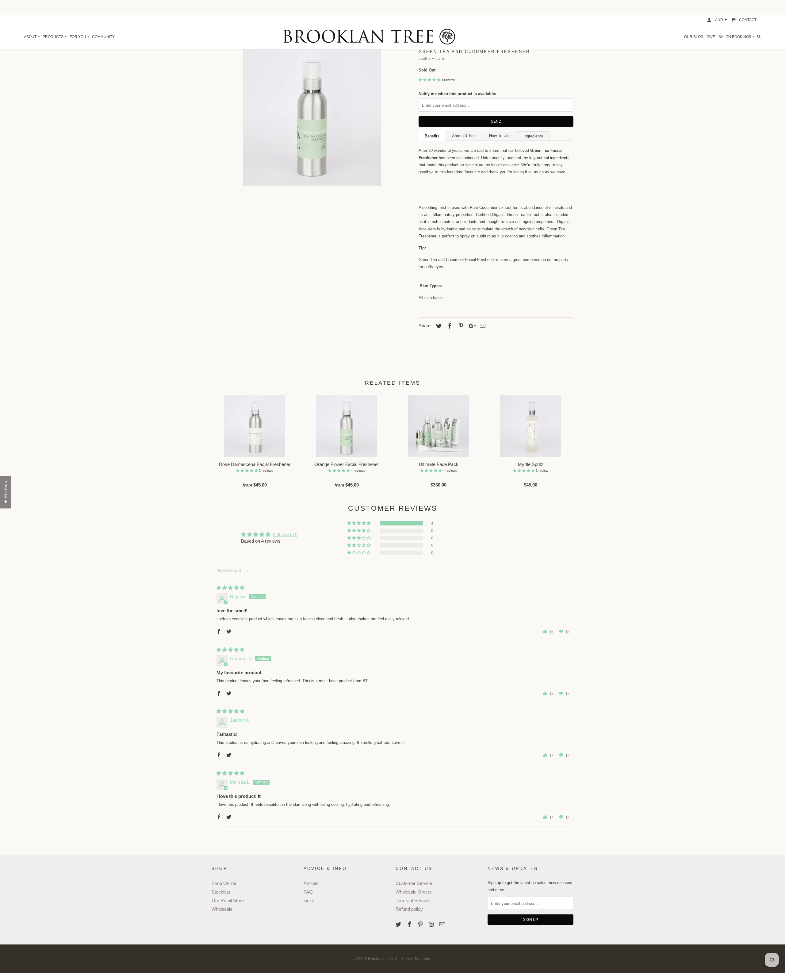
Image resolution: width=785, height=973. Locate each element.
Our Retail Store (228, 900)
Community (103, 37)
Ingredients (533, 136)
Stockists (221, 891)
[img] (230, 587)
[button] (430, 80)
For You (79, 37)
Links (309, 900)
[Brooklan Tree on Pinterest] (421, 924)
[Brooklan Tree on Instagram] (431, 924)
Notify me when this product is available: (457, 93)
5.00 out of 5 (285, 534)
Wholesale (222, 909)
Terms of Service (413, 900)
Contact (747, 20)
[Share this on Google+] (471, 326)
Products (54, 37)
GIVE (710, 37)
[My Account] (709, 20)
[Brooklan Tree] (392, 36)
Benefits (432, 136)
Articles (311, 883)
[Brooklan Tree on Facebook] (410, 924)
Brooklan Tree (380, 958)
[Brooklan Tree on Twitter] (399, 924)
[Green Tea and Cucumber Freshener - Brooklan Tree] (312, 117)
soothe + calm (431, 58)
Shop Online (224, 883)
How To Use (500, 135)
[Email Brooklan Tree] (442, 924)
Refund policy (409, 909)
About (31, 37)
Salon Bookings (736, 37)
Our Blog (693, 37)
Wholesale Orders (414, 891)
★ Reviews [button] (5, 492)
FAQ (308, 891)
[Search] (759, 37)
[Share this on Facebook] (449, 326)
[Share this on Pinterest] (460, 326)
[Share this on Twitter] (438, 326)
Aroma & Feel (464, 135)
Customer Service (414, 883)
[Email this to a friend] (482, 326)
